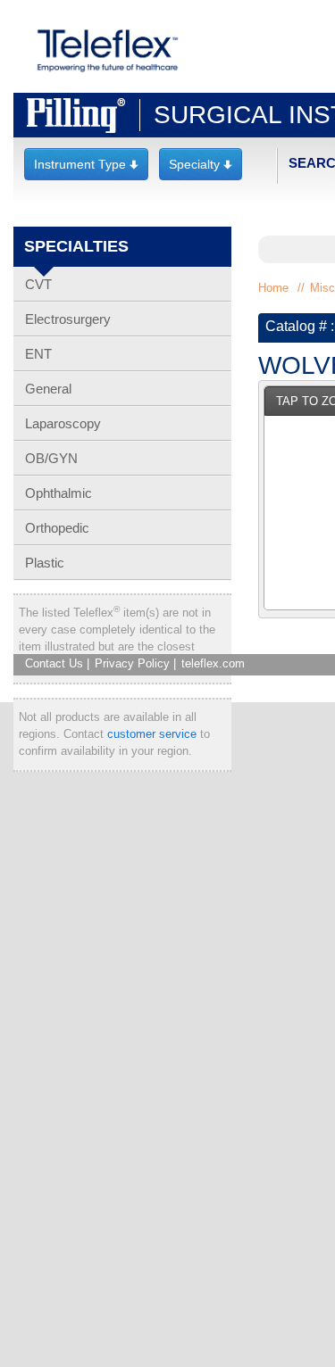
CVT (38, 284)
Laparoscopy (63, 423)
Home (273, 287)
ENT (38, 353)
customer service (152, 734)
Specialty (200, 164)
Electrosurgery (68, 319)
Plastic (44, 562)
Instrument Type (86, 164)
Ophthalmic (58, 493)
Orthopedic (57, 527)
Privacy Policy (132, 663)
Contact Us (54, 663)
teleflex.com (213, 663)
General (48, 388)
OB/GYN (51, 458)
